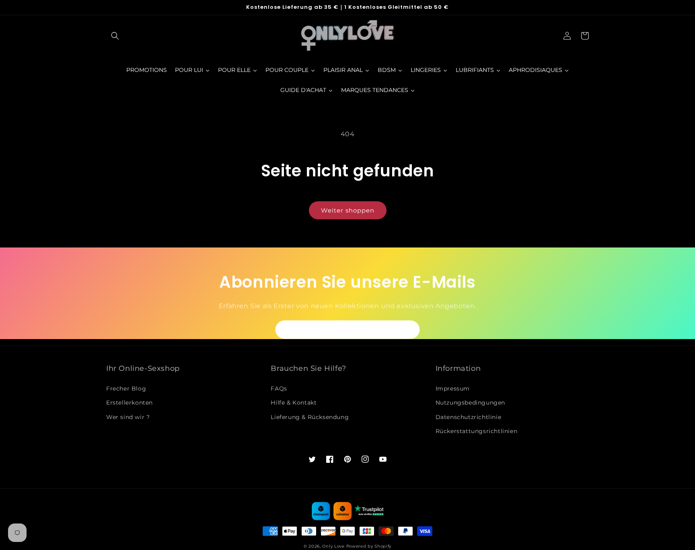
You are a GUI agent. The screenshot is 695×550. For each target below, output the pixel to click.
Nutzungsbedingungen (470, 402)
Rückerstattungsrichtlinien (477, 431)
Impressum (453, 388)
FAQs (279, 388)
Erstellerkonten (129, 402)
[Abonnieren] (410, 329)
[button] (115, 36)
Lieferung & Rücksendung (310, 417)
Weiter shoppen (347, 210)
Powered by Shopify (369, 546)
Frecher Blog (126, 388)
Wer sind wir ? (128, 417)
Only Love (333, 546)
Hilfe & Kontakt (294, 402)
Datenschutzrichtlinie (469, 417)
